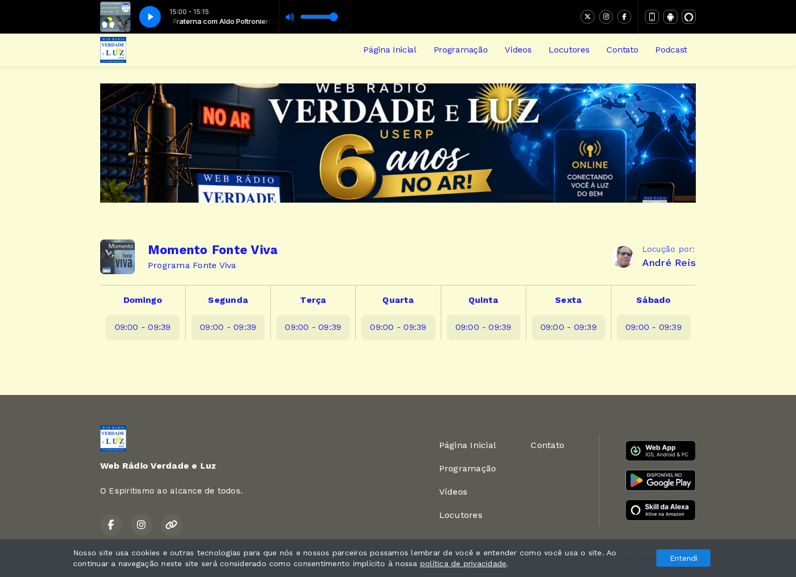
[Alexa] (689, 17)
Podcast (671, 49)
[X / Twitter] (587, 17)
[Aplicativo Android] (670, 17)
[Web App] (652, 17)
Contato (622, 49)
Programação (460, 49)
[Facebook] (624, 17)
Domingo (142, 300)
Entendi (683, 558)
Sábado (653, 300)
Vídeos (518, 49)
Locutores (569, 49)
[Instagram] (606, 17)
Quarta (398, 300)
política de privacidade (463, 563)
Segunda (228, 300)
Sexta (568, 300)
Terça (313, 300)
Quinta (483, 300)
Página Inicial (389, 49)
